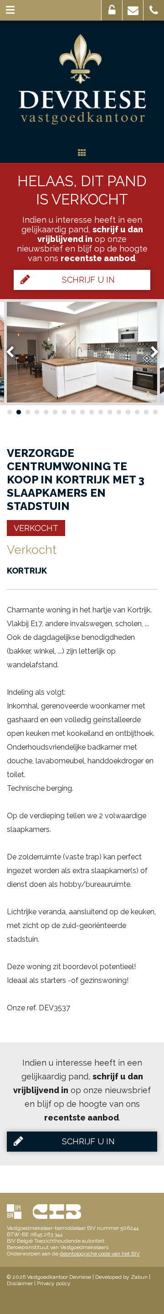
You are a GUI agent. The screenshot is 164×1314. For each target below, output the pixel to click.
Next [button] (150, 352)
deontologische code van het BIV (100, 1253)
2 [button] (18, 412)
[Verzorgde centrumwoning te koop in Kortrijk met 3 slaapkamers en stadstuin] (82, 352)
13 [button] (118, 412)
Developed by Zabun (121, 1277)
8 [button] (73, 412)
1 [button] (9, 412)
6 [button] (55, 412)
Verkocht (36, 528)
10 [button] (91, 412)
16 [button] (146, 412)
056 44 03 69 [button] (154, 10)
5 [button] (45, 412)
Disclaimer (20, 1283)
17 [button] (155, 412)
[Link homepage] (82, 79)
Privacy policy (54, 1283)
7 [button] (64, 412)
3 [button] (27, 412)
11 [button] (100, 412)
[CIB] (57, 1211)
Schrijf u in (88, 279)
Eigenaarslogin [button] (112, 10)
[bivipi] (14, 1211)
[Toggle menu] (10, 10)
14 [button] (127, 412)
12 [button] (109, 412)
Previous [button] (14, 352)
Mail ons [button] (133, 10)
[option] (82, 352)
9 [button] (82, 412)
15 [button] (137, 412)
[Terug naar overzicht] (82, 153)
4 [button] (36, 412)
